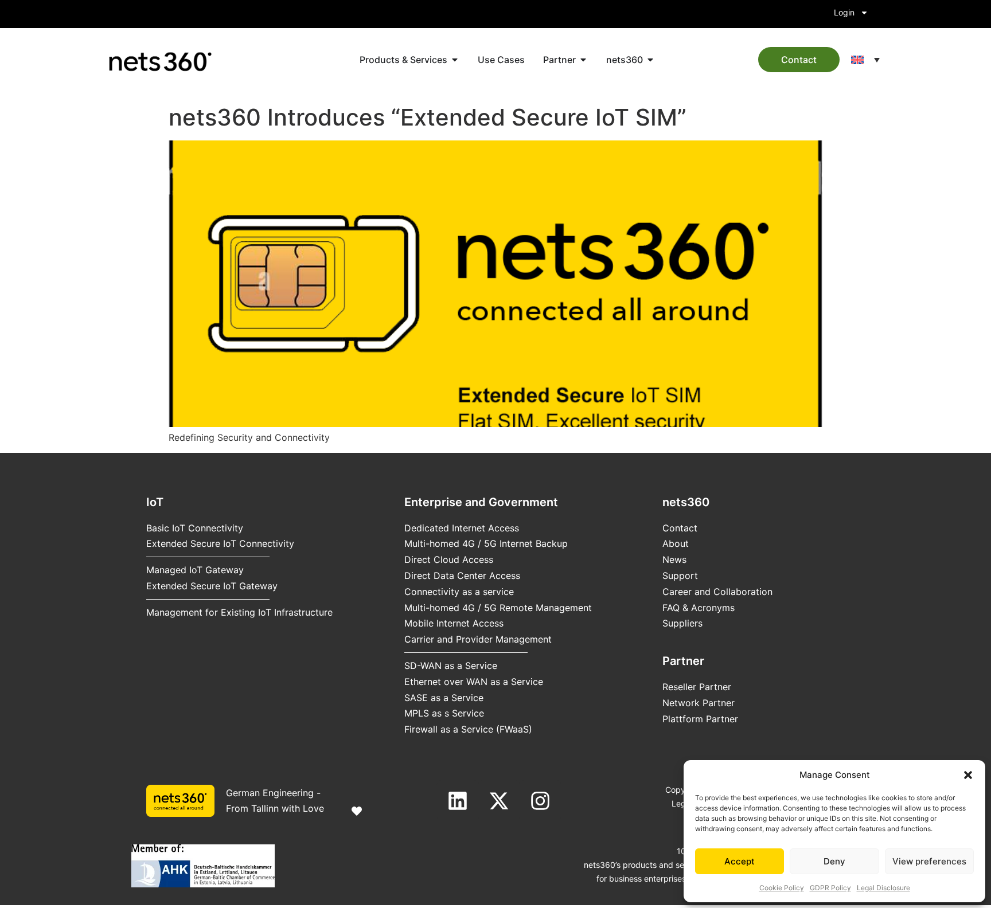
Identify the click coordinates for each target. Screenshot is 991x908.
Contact (679, 528)
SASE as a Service (443, 697)
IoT (154, 502)
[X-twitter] (499, 800)
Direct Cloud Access (448, 559)
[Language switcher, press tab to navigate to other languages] (865, 59)
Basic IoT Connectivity (194, 528)
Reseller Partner (696, 686)
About (675, 543)
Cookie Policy (781, 887)
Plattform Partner (700, 719)
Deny (834, 861)
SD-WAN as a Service (450, 665)
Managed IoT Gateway (195, 570)
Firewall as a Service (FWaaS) (468, 729)
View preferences (929, 861)
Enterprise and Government (481, 502)
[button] (968, 775)
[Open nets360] (650, 59)
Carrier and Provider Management (478, 639)
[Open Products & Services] (454, 59)
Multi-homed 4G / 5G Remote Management (498, 607)
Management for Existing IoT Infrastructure (239, 612)
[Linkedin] (457, 800)
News (674, 559)
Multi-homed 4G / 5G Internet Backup (486, 543)
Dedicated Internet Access (461, 528)
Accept (739, 861)
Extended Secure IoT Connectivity (220, 543)
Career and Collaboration (717, 591)
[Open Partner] (583, 59)
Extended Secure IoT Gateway (212, 586)
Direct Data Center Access (462, 575)
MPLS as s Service (444, 713)
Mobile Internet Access (454, 623)
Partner (683, 661)
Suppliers (682, 623)
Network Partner (698, 703)
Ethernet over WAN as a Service (473, 681)
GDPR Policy (830, 887)
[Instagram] (540, 800)
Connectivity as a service (459, 591)
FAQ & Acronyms (698, 607)
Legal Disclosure (883, 887)
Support (680, 575)
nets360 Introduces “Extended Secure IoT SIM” (427, 117)
